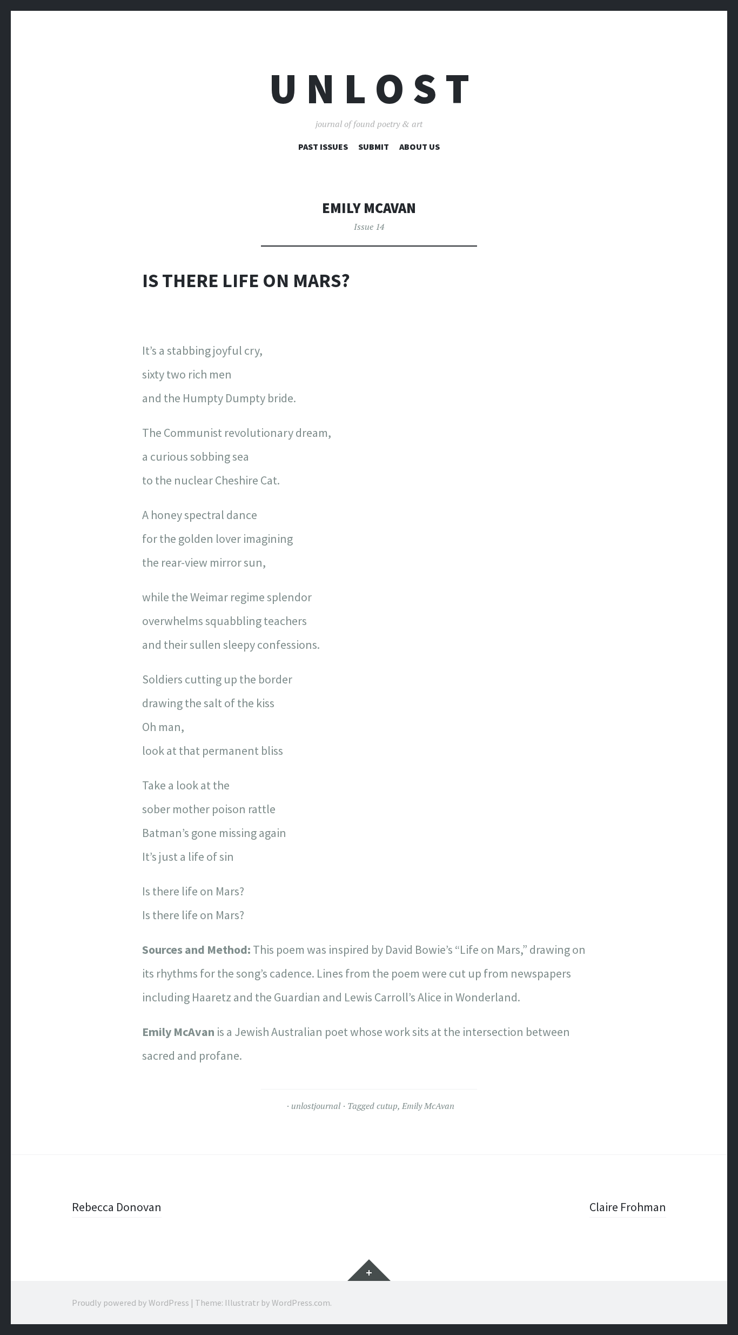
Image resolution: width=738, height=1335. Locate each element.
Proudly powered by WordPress (130, 1302)
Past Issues (323, 146)
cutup (387, 1106)
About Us (419, 146)
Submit (373, 146)
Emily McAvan (428, 1106)
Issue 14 (369, 227)
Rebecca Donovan (117, 1206)
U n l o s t (369, 88)
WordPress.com (301, 1302)
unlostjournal (315, 1106)
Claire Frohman (627, 1206)
